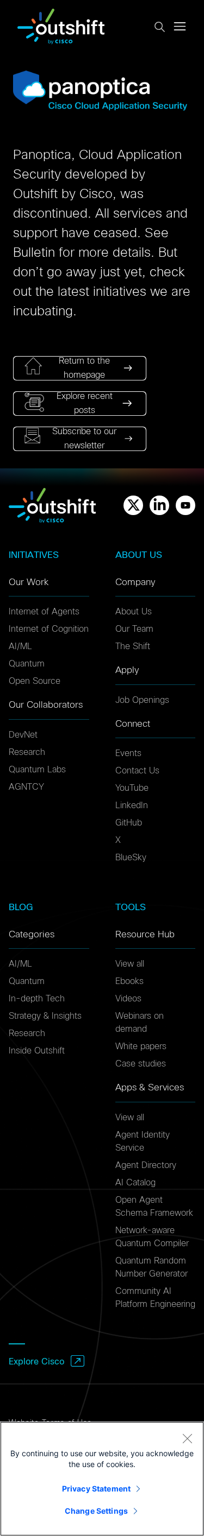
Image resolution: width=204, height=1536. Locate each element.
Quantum (27, 663)
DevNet (23, 735)
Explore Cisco (36, 1361)
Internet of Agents (44, 611)
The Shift (132, 646)
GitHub (128, 822)
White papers (140, 1046)
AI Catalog (135, 1182)
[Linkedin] (159, 505)
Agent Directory (145, 1165)
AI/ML (20, 646)
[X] (133, 505)
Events (128, 753)
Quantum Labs (37, 769)
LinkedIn (131, 805)
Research (27, 752)
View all (129, 964)
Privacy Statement (96, 1488)
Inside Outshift (37, 1050)
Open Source (34, 681)
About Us (133, 611)
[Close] (187, 1438)
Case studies (140, 1063)
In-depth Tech (37, 998)
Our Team (134, 629)
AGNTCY (26, 787)
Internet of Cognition (49, 629)
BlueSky (130, 857)
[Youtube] (185, 505)
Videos (128, 998)
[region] (102, 1478)
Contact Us (137, 770)
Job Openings (142, 700)
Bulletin (34, 252)
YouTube (132, 788)
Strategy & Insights (45, 1016)
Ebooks (129, 981)
